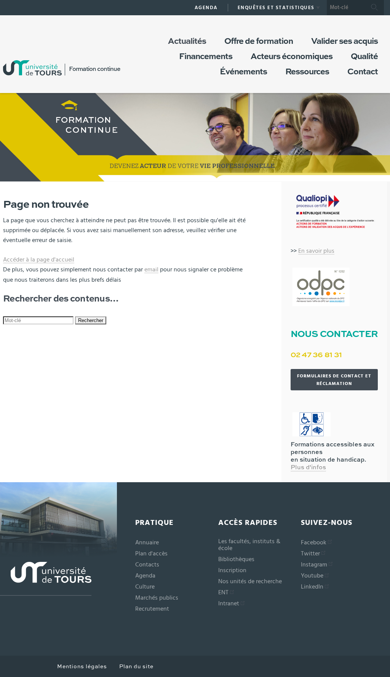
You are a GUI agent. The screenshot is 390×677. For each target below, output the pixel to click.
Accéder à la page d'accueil (38, 260)
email (151, 269)
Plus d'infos (308, 468)
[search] (346, 7)
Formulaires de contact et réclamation (334, 380)
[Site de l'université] (45, 579)
